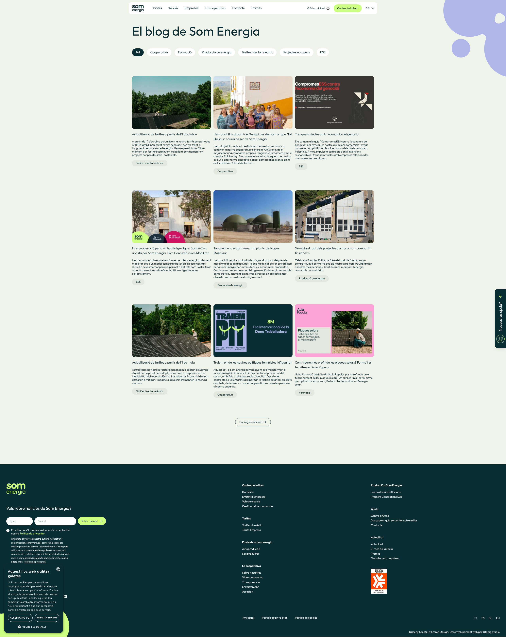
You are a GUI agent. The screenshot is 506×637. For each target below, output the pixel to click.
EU (498, 618)
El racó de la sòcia (382, 549)
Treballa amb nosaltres (385, 558)
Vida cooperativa (252, 577)
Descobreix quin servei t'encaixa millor (394, 520)
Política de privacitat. (35, 561)
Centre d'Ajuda (380, 515)
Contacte (376, 525)
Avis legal (248, 617)
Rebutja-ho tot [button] (47, 617)
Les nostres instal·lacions (385, 492)
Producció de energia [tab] (216, 52)
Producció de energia (230, 285)
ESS (301, 166)
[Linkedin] (65, 596)
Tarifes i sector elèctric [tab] (257, 52)
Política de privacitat (274, 617)
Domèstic (248, 492)
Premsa (375, 553)
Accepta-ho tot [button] (20, 617)
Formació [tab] (185, 52)
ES (483, 618)
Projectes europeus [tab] (296, 52)
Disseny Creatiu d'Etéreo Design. (429, 632)
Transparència (251, 582)
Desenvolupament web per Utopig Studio (475, 632)
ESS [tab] (323, 52)
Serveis (173, 8)
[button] (33, 626)
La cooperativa (215, 8)
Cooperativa (225, 171)
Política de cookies (306, 617)
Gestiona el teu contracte (257, 506)
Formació (305, 392)
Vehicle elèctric (251, 501)
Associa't (247, 591)
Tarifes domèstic (252, 525)
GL (490, 618)
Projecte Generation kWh (386, 496)
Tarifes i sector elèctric (149, 163)
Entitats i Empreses (253, 496)
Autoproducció (251, 549)
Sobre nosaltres (251, 572)
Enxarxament (250, 587)
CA (367, 8)
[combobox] (58, 569)
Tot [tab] (138, 52)
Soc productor (251, 553)
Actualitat (377, 544)
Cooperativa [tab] (159, 52)
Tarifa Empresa (251, 530)
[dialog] (33, 598)
